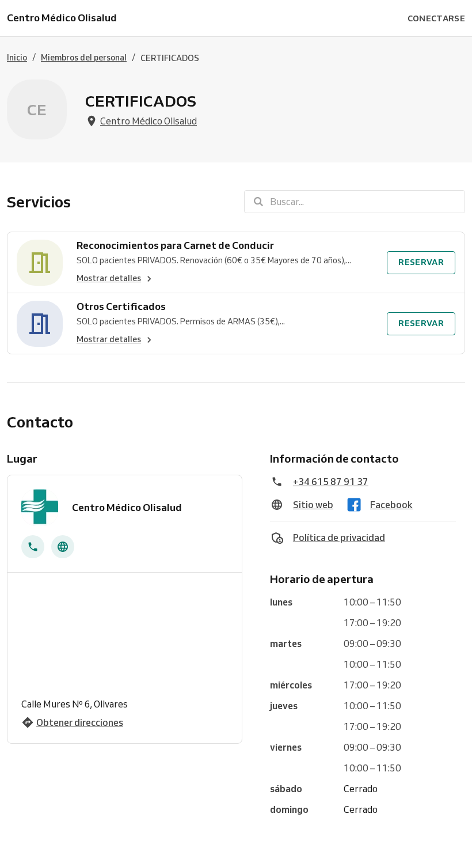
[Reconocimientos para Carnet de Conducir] (40, 262)
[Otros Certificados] (40, 323)
